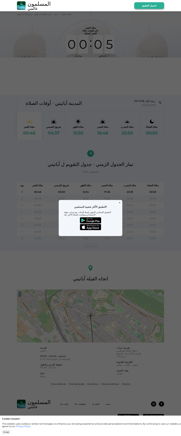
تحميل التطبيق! (149, 5)
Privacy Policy (23, 426)
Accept (6, 432)
